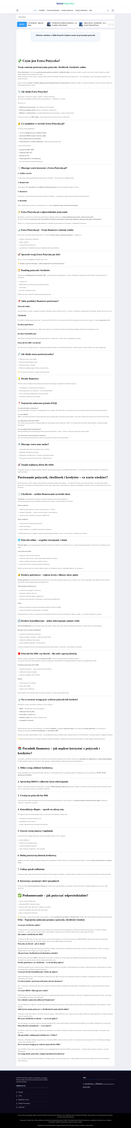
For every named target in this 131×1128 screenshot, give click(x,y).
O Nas (20, 1096)
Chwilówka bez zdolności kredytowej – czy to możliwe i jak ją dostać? (44, 24)
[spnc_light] (113, 10)
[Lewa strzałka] (109, 24)
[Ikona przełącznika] (17, 10)
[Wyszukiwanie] (108, 11)
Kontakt (20, 1092)
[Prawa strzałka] (112, 24)
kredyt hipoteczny (110, 1084)
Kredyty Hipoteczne (67, 10)
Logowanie (21, 1107)
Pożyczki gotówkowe (53, 10)
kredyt (103, 1084)
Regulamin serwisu (23, 1099)
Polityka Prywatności (24, 1103)
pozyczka (86, 1087)
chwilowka (89, 1084)
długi (94, 1084)
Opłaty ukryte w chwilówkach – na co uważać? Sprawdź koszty (75, 24)
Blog (90, 10)
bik (83, 1084)
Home (35, 10)
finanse (99, 1083)
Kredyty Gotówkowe (81, 10)
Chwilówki (42, 10)
